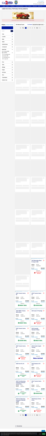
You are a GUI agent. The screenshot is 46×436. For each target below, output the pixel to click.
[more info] (22, 291)
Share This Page (10, 24)
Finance (13, 6)
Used (7, 6)
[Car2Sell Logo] (10, 4)
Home (4, 6)
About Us (40, 6)
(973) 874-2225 (41, 2)
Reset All (8, 27)
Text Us (43, 431)
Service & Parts (20, 6)
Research (35, 6)
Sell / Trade (28, 6)
